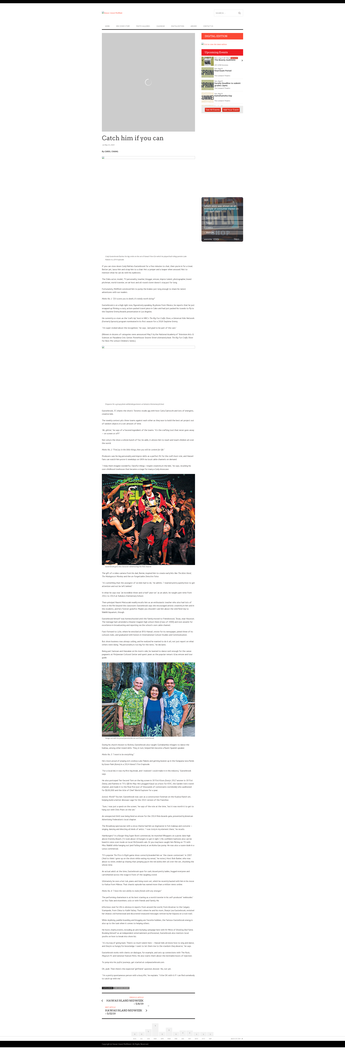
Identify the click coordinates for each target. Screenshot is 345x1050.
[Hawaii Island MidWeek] (137, 13)
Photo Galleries (143, 26)
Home (107, 26)
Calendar (160, 26)
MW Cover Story (123, 26)
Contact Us (208, 26)
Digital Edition (177, 26)
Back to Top (236, 1039)
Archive (194, 26)
